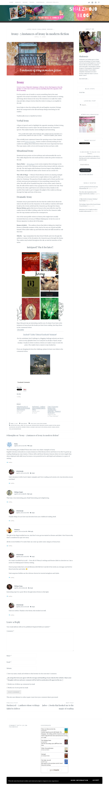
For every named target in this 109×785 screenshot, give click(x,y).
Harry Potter (52, 425)
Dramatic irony (44, 425)
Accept (96, 780)
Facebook (26, 334)
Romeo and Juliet (36, 427)
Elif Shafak (44, 730)
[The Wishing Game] (66, 744)
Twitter (33, 334)
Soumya (17, 529)
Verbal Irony (55, 427)
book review (35, 425)
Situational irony (46, 427)
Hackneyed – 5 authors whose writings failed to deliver (38, 408)
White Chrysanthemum (47, 748)
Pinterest (39, 334)
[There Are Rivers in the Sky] (66, 732)
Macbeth (18, 427)
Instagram (53, 334)
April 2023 (23, 425)
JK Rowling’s (31, 164)
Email (9, 662)
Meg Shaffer (44, 742)
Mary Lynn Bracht (45, 749)
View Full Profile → (84, 78)
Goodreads (45, 334)
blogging (29, 425)
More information (79, 780)
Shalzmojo (83, 56)
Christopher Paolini (46, 755)
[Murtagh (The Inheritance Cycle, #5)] (66, 757)
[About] (18, 2)
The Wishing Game (46, 740)
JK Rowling (12, 427)
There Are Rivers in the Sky (48, 729)
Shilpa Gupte (18, 492)
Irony (58, 425)
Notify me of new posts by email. (18, 687)
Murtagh (43, 754)
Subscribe (85, 170)
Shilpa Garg (18, 586)
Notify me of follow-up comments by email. (21, 684)
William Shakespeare (15, 428)
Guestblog (40, 2)
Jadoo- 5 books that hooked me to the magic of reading (58, 706)
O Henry (23, 427)
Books (25, 2)
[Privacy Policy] (52, 2)
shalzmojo (24, 423)
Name (9, 656)
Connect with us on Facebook (18, 726)
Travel (31, 2)
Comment (10, 631)
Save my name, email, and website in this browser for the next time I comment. (32, 673)
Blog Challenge (39, 29)
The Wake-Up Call (46, 760)
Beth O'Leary (44, 761)
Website (9, 668)
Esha (16, 444)
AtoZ (30, 29)
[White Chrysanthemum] (66, 751)
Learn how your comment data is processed (44, 697)
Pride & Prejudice (30, 141)
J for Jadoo (20, 329)
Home (11, 2)
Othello (28, 427)
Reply (30, 445)
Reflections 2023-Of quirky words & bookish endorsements (23, 408)
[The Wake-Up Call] (66, 763)
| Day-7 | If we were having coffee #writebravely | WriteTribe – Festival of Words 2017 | (54, 410)
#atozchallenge (15, 425)
